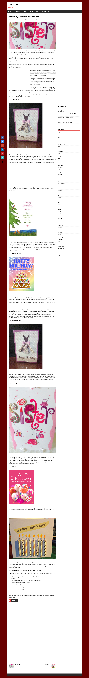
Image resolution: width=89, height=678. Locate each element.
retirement (60, 227)
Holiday (59, 179)
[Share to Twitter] (2, 142)
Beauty (59, 139)
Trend (59, 243)
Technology (60, 237)
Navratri (59, 197)
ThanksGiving (61, 239)
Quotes (59, 216)
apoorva (22, 19)
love (59, 188)
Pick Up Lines (61, 206)
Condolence (60, 151)
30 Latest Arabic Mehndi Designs (65, 122)
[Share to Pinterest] (2, 154)
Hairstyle (60, 172)
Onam (59, 202)
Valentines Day (61, 248)
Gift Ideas (60, 167)
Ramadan (60, 218)
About (38, 11)
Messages (60, 190)
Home (9, 11)
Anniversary (60, 132)
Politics (59, 211)
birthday (28, 19)
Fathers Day (60, 165)
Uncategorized (33, 19)
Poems (59, 209)
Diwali (59, 158)
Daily (59, 153)
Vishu (59, 250)
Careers (31, 11)
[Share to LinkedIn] (2, 150)
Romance (60, 232)
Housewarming (61, 183)
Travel (59, 241)
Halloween (60, 174)
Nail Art (59, 195)
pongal (59, 213)
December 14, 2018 (15, 19)
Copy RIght (17, 11)
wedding (59, 253)
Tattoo (59, 234)
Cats (59, 146)
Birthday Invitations (62, 144)
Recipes (59, 220)
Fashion (59, 163)
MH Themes (27, 675)
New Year (60, 200)
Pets (59, 204)
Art (58, 135)
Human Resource (61, 186)
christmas (60, 149)
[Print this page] (2, 158)
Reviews (59, 230)
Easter (59, 160)
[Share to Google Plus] (2, 146)
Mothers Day (61, 193)
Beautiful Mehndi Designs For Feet (65, 117)
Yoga (59, 255)
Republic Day (60, 225)
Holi (58, 176)
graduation (60, 169)
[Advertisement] (19, 79)
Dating (59, 156)
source (10, 152)
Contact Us (45, 11)
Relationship (60, 223)
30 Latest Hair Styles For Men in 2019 (66, 120)
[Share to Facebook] (2, 138)
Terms (24, 11)
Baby (59, 137)
